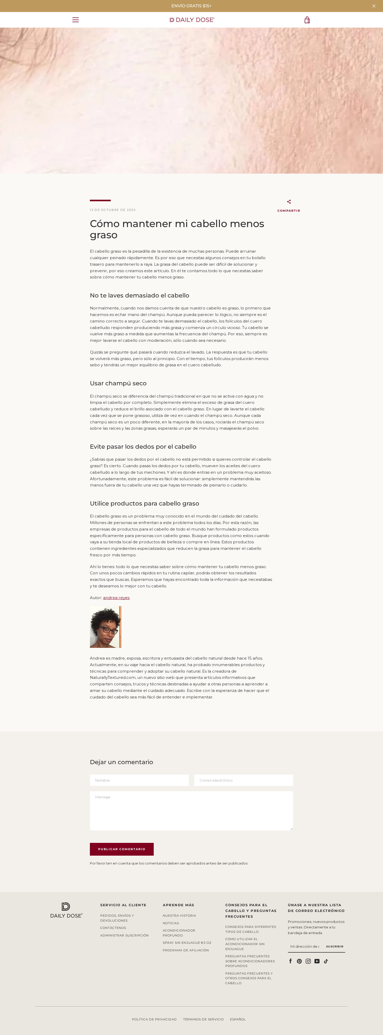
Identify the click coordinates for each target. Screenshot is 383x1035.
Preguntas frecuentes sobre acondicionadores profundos (250, 961)
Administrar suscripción (124, 935)
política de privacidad (154, 1019)
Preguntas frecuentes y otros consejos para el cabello (249, 978)
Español (238, 1019)
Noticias (171, 923)
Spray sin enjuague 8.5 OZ (187, 943)
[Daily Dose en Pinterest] (299, 960)
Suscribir (334, 946)
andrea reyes (116, 597)
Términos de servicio (203, 1019)
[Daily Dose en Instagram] (308, 960)
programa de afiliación (186, 950)
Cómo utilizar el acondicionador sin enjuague (245, 944)
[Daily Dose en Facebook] (290, 960)
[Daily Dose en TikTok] (326, 960)
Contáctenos (113, 928)
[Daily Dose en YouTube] (317, 960)
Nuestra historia (179, 915)
